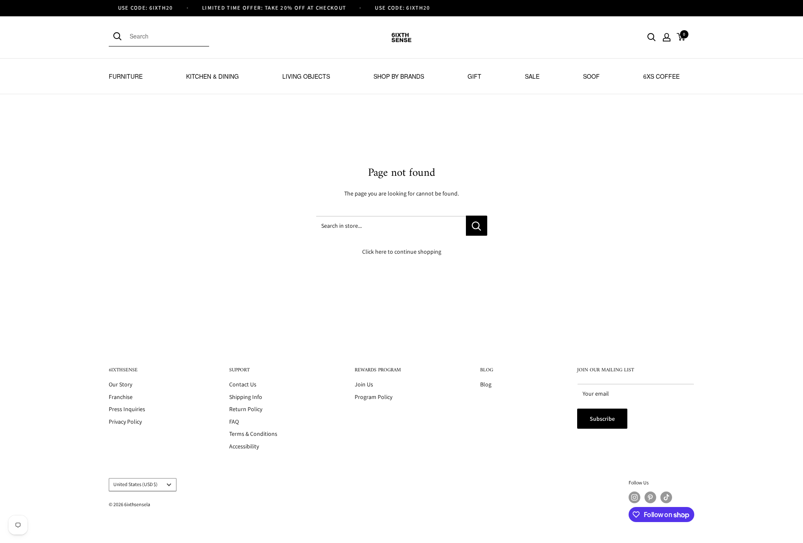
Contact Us (242, 384)
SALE (532, 76)
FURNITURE (126, 76)
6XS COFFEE (661, 76)
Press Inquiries (127, 409)
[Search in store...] (476, 226)
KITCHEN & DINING (212, 76)
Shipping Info (245, 397)
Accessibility (244, 446)
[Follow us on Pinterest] (650, 497)
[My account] (666, 37)
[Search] (119, 36)
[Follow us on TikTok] (666, 497)
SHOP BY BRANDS (398, 76)
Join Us (364, 384)
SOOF (591, 76)
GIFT (474, 76)
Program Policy (373, 397)
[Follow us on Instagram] (634, 497)
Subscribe (602, 418)
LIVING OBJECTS (306, 76)
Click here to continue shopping (401, 251)
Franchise (121, 397)
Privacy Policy (125, 421)
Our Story (120, 384)
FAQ (234, 421)
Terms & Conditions (253, 433)
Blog (485, 384)
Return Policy (245, 409)
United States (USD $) (135, 484)
